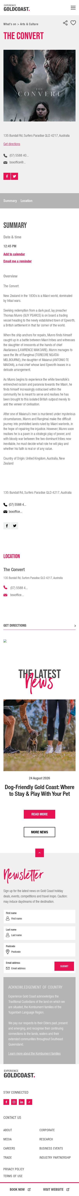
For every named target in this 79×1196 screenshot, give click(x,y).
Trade (7, 1158)
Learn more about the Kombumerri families (34, 1054)
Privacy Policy (13, 1169)
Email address (13, 962)
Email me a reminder (17, 261)
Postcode (10, 946)
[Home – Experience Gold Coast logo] (19, 1073)
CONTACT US (12, 1118)
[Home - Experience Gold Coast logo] (16, 7)
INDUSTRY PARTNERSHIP (55, 1158)
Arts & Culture (29, 24)
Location (26, 200)
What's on (9, 24)
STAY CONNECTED (16, 1092)
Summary (10, 200)
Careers (9, 1148)
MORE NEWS (39, 832)
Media (7, 1139)
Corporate (47, 1130)
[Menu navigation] (73, 7)
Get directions (11, 144)
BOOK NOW (17, 1189)
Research (46, 1139)
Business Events (51, 1148)
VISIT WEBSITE (53, 1189)
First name (11, 913)
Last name (11, 929)
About (7, 1130)
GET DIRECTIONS (14, 625)
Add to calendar (14, 254)
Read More (39, 814)
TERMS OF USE (13, 1176)
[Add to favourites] (73, 23)
